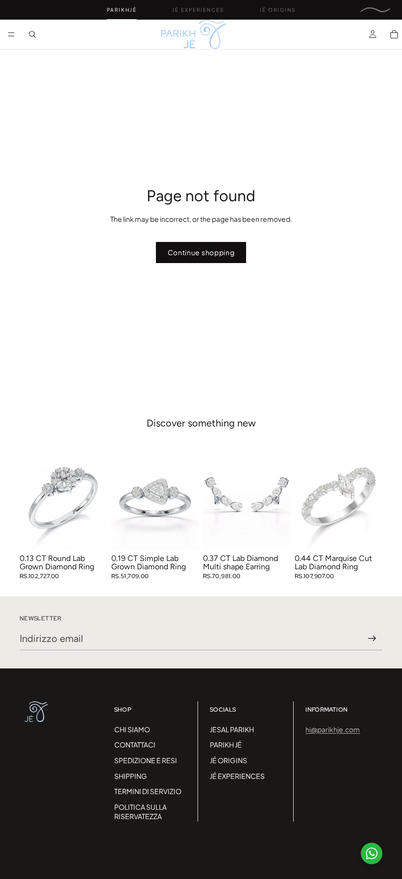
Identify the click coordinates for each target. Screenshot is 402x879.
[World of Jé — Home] (375, 9)
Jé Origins (277, 10)
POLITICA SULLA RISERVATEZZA (140, 811)
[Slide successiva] (96, 495)
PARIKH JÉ (226, 744)
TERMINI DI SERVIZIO (147, 791)
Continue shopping (201, 252)
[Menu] (11, 34)
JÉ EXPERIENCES (237, 776)
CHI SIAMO (132, 729)
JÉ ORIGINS (228, 760)
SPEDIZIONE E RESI (145, 760)
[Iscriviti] (372, 638)
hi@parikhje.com (332, 729)
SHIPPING (130, 776)
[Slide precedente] (30, 495)
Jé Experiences (198, 10)
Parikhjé (122, 10)
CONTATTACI (134, 744)
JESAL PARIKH (232, 729)
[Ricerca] (32, 34)
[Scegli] (92, 535)
